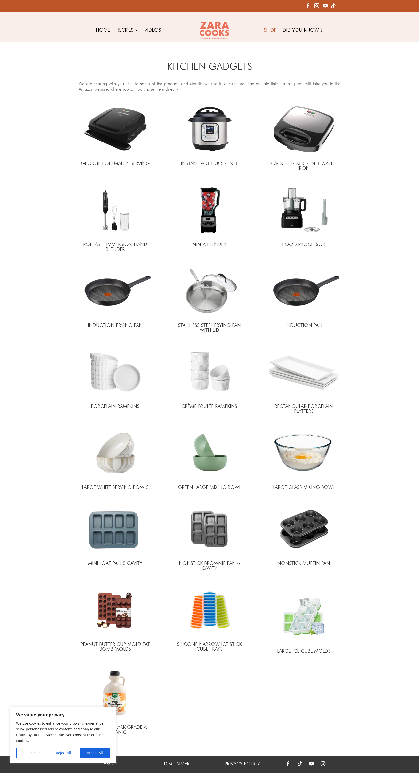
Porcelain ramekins (115, 406)
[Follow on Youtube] (311, 764)
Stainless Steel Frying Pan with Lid (209, 327)
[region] (63, 735)
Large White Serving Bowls (115, 487)
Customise (31, 752)
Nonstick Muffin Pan (303, 563)
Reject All (63, 752)
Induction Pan (303, 325)
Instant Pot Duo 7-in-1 (209, 163)
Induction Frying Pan (115, 325)
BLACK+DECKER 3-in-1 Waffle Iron (304, 165)
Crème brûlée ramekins (209, 406)
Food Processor (303, 244)
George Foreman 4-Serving (115, 163)
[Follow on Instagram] (323, 764)
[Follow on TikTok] (300, 764)
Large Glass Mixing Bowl (304, 487)
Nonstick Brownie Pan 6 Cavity (209, 565)
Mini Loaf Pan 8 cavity (115, 563)
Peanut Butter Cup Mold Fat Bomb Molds (115, 646)
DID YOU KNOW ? (303, 30)
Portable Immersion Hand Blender (115, 246)
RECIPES (124, 30)
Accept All (95, 752)
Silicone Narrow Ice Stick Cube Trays (209, 646)
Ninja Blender (209, 244)
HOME (103, 30)
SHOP (270, 30)
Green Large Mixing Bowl (209, 487)
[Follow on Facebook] (288, 764)
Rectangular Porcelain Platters (303, 408)
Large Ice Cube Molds (303, 651)
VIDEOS (153, 30)
